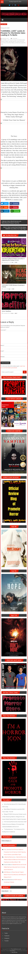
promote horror (18, 42)
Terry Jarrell (7, 849)
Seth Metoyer (7, 872)
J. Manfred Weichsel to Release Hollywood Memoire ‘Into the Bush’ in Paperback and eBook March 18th (15, 859)
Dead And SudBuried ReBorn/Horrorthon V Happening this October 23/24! (13, 259)
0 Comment (14, 38)
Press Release (4, 24)
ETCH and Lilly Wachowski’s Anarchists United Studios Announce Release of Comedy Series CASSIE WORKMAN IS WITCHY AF (14, 824)
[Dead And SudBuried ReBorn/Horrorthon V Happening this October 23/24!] (14, 247)
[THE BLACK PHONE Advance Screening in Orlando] (14, 274)
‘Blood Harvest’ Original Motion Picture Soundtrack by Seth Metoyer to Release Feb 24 (15, 874)
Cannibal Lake (11, 41)
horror (18, 41)
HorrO (14, 262)
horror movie (3, 42)
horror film (22, 41)
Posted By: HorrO (5, 38)
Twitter (6, 933)
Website (2, 356)
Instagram (6, 938)
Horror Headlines (6, 311)
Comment (3, 330)
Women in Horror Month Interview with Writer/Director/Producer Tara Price (11, 222)
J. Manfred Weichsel (9, 857)
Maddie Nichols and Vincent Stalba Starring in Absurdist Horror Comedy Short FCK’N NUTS (15, 867)
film (15, 41)
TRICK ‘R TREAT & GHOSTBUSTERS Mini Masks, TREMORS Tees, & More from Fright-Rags (14, 228)
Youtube (6, 940)
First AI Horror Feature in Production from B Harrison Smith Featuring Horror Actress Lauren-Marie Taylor (15, 852)
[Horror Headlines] (14, 300)
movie (7, 42)
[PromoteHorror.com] (14, 14)
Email (2, 351)
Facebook (6, 935)
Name (2, 345)
